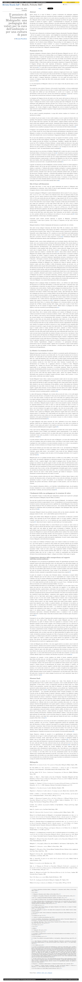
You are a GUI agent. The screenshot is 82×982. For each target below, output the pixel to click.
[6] (56, 153)
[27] (46, 718)
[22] (70, 572)
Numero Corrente (8, 2)
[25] (41, 675)
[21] (35, 522)
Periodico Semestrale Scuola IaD (29, 979)
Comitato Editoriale (41, 2)
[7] (62, 161)
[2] (38, 81)
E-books (16, 2)
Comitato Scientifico (30, 2)
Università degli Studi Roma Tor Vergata (12, 979)
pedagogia (50, 973)
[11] (58, 252)
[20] (38, 509)
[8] (58, 180)
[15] (48, 418)
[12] (52, 300)
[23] (35, 615)
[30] (69, 744)
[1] (38, 67)
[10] (62, 236)
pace (46, 973)
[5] (60, 148)
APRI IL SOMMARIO (71, 2)
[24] (71, 654)
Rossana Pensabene (21, 39)
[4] (75, 126)
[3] (65, 95)
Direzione (21, 2)
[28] (73, 731)
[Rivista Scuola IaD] (11, 4)
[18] (38, 454)
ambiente (39, 973)
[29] (67, 739)
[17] (40, 436)
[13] (58, 307)
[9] (73, 214)
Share (40, 8)
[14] (57, 391)
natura (42, 973)
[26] (46, 689)
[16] (57, 426)
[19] (56, 489)
